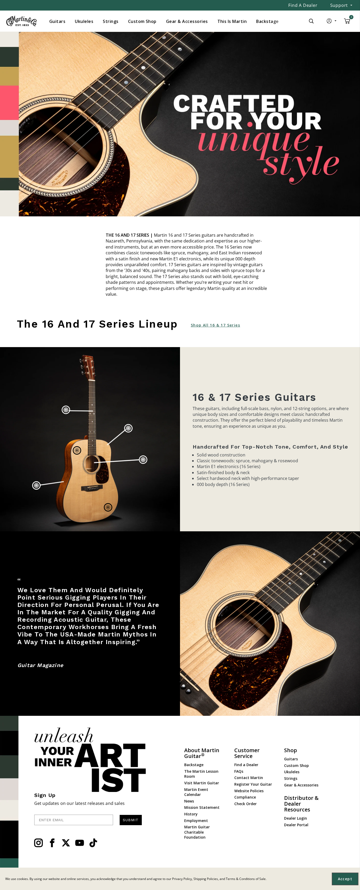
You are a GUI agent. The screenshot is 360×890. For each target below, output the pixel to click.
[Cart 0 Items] (347, 23)
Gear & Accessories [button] (187, 21)
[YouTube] (79, 843)
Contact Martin (248, 777)
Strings (290, 778)
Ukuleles (291, 771)
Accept (345, 878)
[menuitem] (57, 21)
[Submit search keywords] (311, 21)
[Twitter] (66, 843)
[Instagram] (38, 843)
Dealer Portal (296, 824)
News (189, 801)
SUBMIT (131, 820)
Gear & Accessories (301, 784)
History (191, 813)
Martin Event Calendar (196, 792)
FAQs (238, 771)
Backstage (193, 764)
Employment (196, 820)
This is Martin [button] (232, 21)
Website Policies (249, 790)
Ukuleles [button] (84, 21)
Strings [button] (110, 21)
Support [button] (339, 5)
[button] (332, 22)
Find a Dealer (302, 5)
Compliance (245, 797)
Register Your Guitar (253, 784)
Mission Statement (202, 807)
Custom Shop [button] (142, 21)
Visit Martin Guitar (201, 782)
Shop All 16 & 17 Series (215, 325)
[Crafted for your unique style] (180, 124)
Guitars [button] (57, 21)
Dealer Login (295, 818)
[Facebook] (52, 843)
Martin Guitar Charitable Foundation (197, 832)
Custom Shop (296, 765)
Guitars (291, 758)
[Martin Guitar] (21, 21)
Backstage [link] (267, 21)
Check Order (245, 803)
